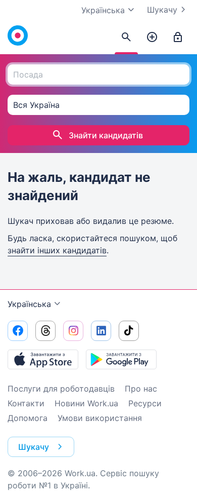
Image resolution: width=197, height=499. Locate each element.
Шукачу (162, 10)
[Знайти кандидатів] (126, 37)
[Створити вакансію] (152, 37)
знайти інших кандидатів (57, 250)
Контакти (26, 403)
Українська (29, 304)
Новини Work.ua (86, 403)
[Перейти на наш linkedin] (101, 331)
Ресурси (145, 403)
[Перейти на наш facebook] (18, 331)
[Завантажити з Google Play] (121, 359)
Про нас (141, 388)
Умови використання (100, 418)
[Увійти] (177, 37)
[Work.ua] (18, 35)
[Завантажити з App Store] (43, 359)
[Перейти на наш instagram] (73, 331)
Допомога (27, 418)
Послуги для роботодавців (61, 388)
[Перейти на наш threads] (45, 331)
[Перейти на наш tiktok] (129, 331)
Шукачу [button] (33, 447)
